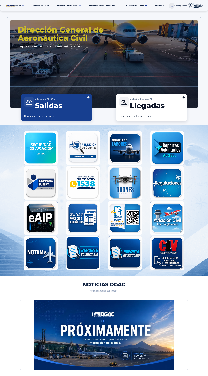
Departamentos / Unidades (102, 5)
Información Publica (135, 5)
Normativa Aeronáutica (68, 5)
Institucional (15, 5)
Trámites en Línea (40, 5)
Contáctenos (180, 5)
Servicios (159, 5)
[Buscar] (171, 6)
